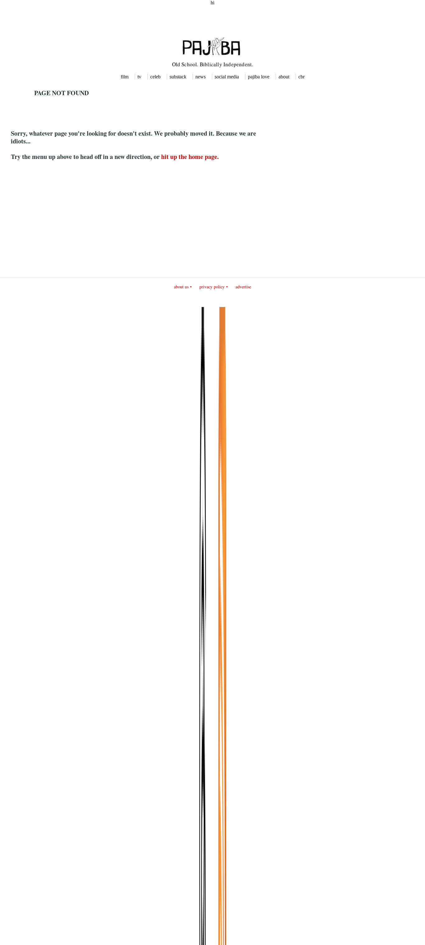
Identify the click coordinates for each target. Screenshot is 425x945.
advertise (243, 287)
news (200, 76)
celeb (155, 76)
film (124, 76)
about (283, 76)
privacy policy (212, 287)
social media (227, 76)
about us (181, 287)
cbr (301, 76)
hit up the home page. (190, 156)
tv (139, 76)
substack (178, 76)
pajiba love (258, 76)
